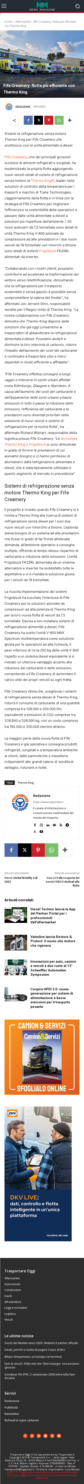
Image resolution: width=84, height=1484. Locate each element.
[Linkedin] (48, 824)
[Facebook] (28, 120)
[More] (69, 120)
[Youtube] (41, 830)
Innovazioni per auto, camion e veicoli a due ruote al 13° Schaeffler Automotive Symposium (53, 968)
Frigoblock (47, 251)
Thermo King (25, 782)
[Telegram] (67, 824)
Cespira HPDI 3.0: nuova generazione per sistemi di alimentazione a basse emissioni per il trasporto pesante (51, 998)
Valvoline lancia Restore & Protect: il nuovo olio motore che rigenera (52, 941)
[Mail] (54, 824)
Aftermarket (22, 22)
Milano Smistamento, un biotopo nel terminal (33, 1357)
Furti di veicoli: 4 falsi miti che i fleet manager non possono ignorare (41, 1365)
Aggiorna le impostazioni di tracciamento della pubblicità (49, 1476)
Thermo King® (42, 180)
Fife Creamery (15, 157)
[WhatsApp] (59, 120)
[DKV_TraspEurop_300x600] (38, 1245)
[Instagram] (41, 824)
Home (8, 22)
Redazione (22, 106)
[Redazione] (9, 106)
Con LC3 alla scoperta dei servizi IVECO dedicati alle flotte (63, 881)
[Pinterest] (48, 120)
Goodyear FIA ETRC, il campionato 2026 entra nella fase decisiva (39, 1376)
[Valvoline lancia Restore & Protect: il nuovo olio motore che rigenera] (15, 943)
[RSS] (60, 824)
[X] (38, 120)
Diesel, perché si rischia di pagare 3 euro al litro (34, 1350)
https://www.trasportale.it (48, 802)
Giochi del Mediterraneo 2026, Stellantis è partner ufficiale (41, 1343)
